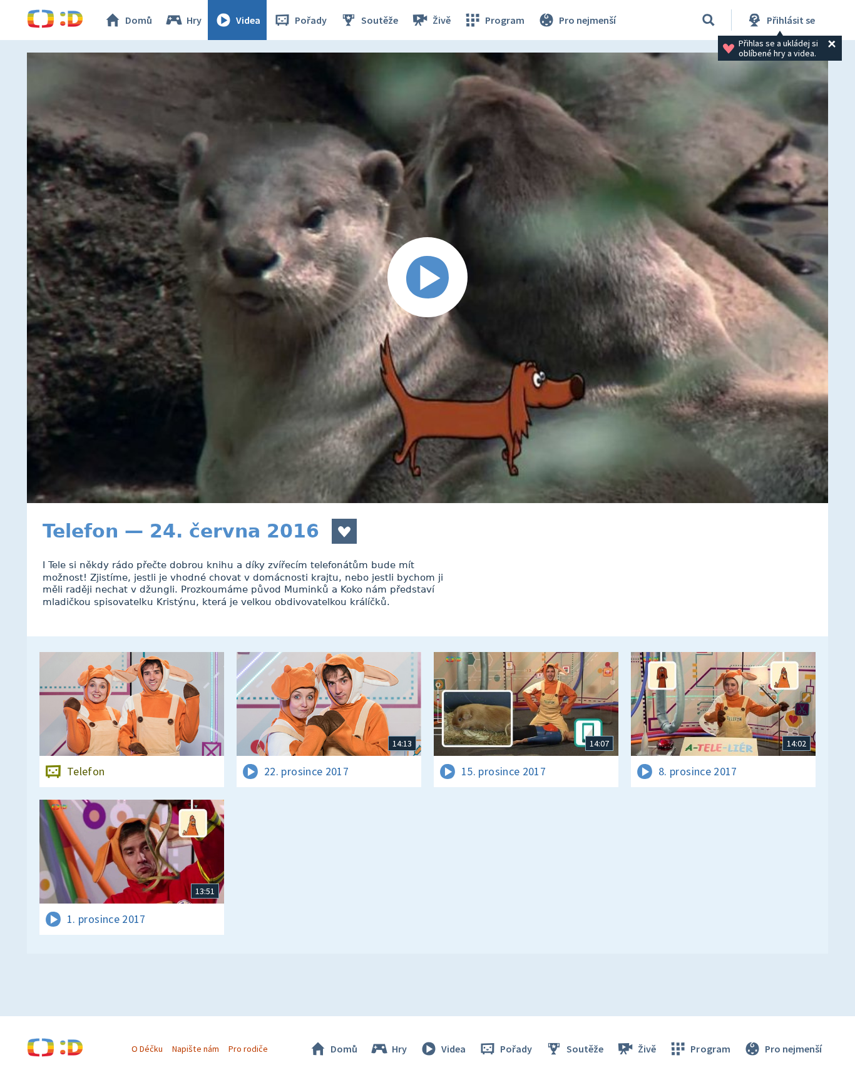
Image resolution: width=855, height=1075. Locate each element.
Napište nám (195, 1048)
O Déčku (147, 1048)
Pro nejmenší (587, 20)
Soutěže (379, 20)
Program (505, 20)
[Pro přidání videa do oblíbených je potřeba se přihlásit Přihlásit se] (344, 531)
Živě (442, 20)
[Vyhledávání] (708, 20)
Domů (138, 20)
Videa (248, 20)
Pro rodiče (248, 1048)
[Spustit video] (427, 278)
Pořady (311, 20)
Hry (194, 20)
